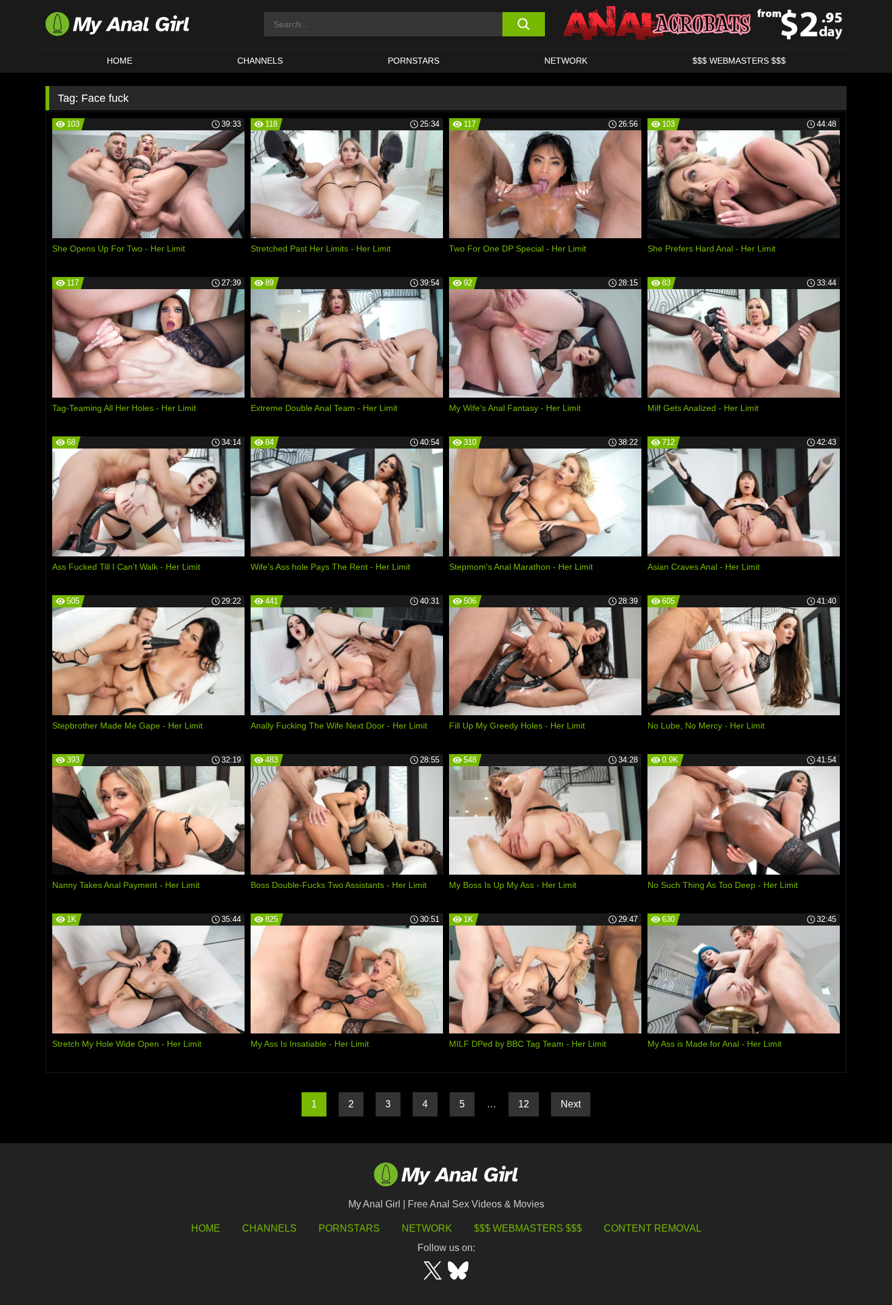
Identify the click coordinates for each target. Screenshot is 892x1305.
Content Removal (652, 1228)
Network (565, 60)
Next (571, 1104)
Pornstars (413, 60)
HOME (119, 60)
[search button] (523, 24)
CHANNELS (260, 60)
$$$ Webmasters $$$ (528, 1228)
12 (523, 1104)
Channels (269, 1228)
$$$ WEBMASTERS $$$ (739, 60)
